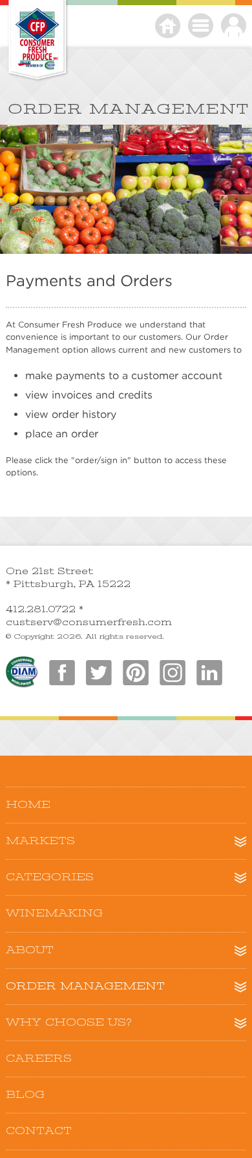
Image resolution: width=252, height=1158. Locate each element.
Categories (50, 877)
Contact (39, 1131)
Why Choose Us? (69, 1022)
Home (28, 805)
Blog (25, 1095)
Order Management (85, 986)
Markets (40, 841)
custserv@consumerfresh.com (89, 622)
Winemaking (54, 913)
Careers (39, 1058)
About (30, 950)
